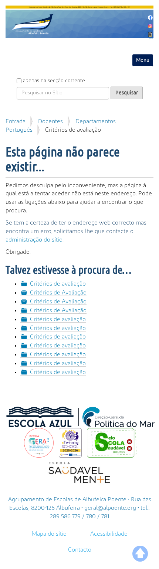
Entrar (151, 39)
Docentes (50, 121)
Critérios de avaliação (58, 284)
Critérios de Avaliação (58, 293)
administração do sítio (34, 240)
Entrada (16, 121)
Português (19, 130)
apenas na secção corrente (54, 80)
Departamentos (95, 121)
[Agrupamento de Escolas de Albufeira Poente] (79, 22)
